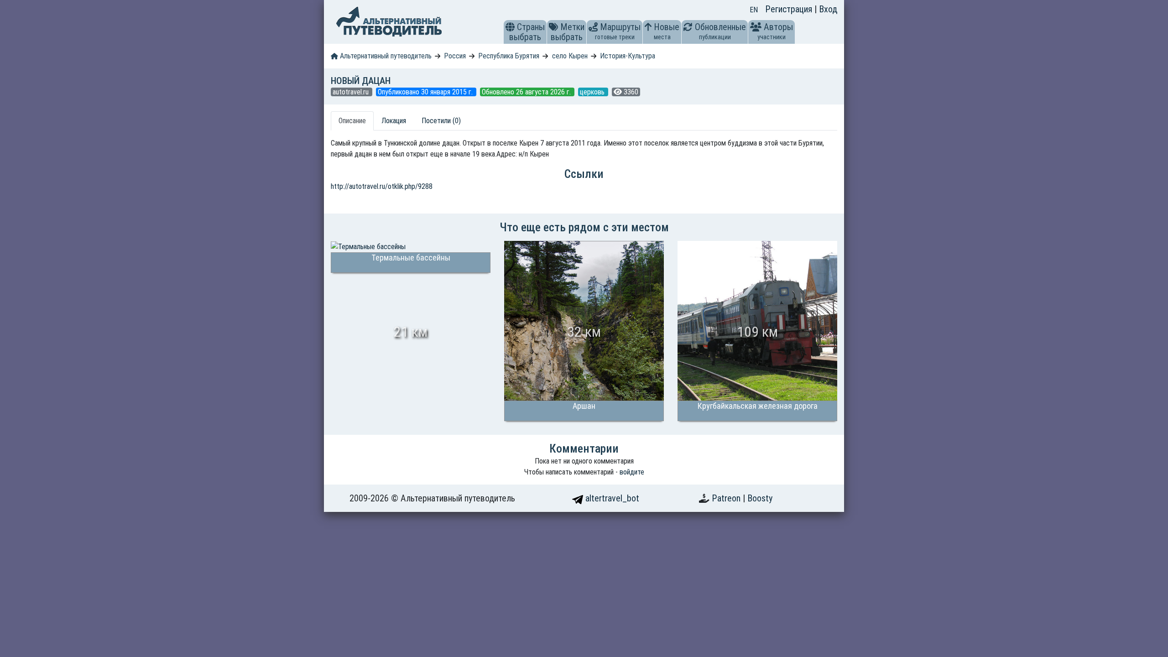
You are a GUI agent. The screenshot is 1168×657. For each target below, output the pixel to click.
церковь (593, 92)
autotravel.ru (351, 92)
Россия (455, 56)
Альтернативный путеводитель (385, 56)
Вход (828, 9)
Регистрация (789, 9)
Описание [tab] (352, 120)
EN (754, 9)
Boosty (759, 498)
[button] (510, 26)
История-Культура (627, 56)
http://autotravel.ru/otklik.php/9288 (382, 186)
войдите (632, 472)
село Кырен (570, 56)
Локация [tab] (393, 120)
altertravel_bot (611, 498)
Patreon (727, 498)
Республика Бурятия (508, 56)
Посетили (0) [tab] (441, 120)
